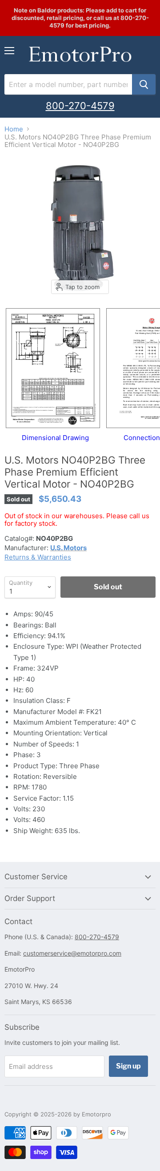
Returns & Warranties (37, 557)
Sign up (128, 1066)
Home (13, 129)
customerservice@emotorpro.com (72, 953)
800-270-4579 (80, 105)
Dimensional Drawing (55, 437)
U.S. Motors (68, 548)
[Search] (144, 84)
